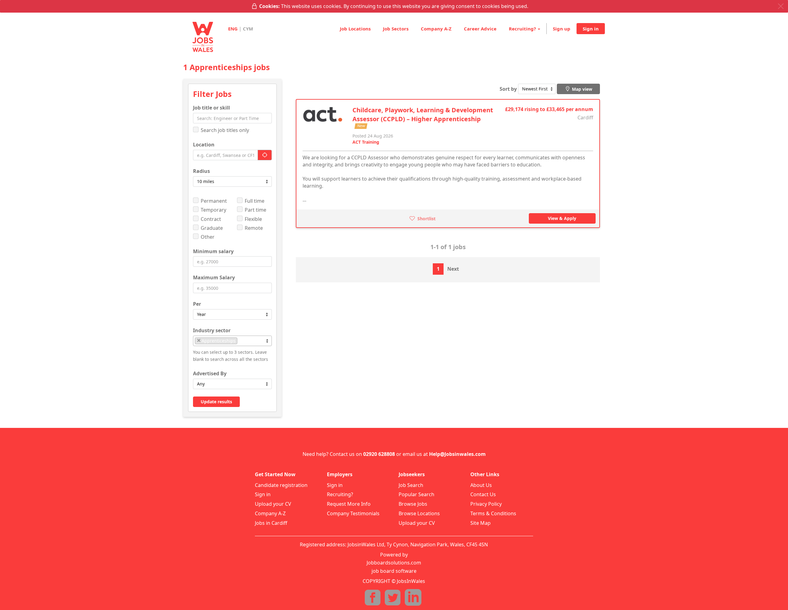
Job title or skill (211, 107)
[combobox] (232, 341)
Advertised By (210, 373)
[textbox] (240, 340)
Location (204, 144)
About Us (481, 485)
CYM (248, 29)
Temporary (213, 209)
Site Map (480, 523)
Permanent (214, 200)
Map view (581, 89)
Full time (254, 200)
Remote (254, 228)
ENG (233, 29)
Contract (211, 219)
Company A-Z (436, 29)
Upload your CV (273, 503)
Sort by (508, 89)
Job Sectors (395, 29)
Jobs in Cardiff (271, 523)
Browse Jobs (413, 503)
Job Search (411, 485)
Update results (216, 402)
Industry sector (212, 330)
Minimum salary (213, 251)
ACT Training (365, 142)
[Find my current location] (265, 155)
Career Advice (480, 29)
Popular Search (416, 494)
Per (197, 304)
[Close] (780, 6)
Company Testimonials (353, 513)
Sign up (561, 29)
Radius (201, 171)
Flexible (253, 219)
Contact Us (483, 494)
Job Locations (355, 29)
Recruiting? (340, 494)
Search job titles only (225, 130)
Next (453, 268)
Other (208, 236)
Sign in (591, 29)
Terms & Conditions (493, 513)
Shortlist (426, 218)
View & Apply (562, 218)
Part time (255, 209)
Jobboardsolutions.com (394, 562)
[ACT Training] (323, 116)
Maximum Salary (214, 277)
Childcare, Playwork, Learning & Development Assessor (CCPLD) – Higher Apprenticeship (422, 114)
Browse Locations (419, 513)
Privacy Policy (486, 503)
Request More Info (349, 503)
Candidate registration (281, 485)
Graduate (212, 228)
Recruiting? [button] (523, 29)
